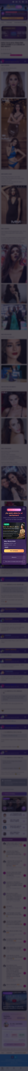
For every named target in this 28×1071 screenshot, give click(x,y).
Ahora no (14, 557)
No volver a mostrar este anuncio (14, 561)
